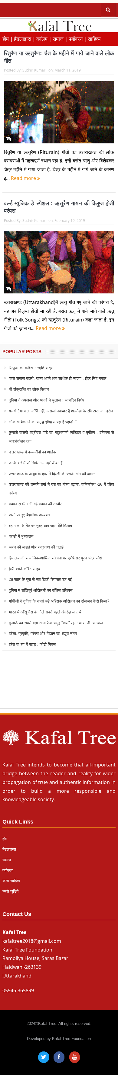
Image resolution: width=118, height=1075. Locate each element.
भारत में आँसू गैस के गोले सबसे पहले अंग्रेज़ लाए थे (45, 612)
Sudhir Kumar (33, 70)
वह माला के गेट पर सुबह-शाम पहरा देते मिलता (40, 525)
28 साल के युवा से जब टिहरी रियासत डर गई (40, 579)
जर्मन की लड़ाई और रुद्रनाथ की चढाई (36, 547)
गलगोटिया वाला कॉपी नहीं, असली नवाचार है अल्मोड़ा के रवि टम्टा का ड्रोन (61, 411)
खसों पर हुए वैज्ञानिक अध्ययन (29, 515)
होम (4, 839)
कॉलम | (44, 38)
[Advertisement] (59, 685)
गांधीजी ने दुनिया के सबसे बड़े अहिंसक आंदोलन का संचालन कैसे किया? (59, 601)
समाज (6, 860)
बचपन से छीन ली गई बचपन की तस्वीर (35, 504)
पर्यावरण (7, 870)
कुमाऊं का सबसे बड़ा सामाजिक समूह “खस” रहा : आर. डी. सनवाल (56, 623)
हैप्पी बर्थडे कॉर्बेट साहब (24, 569)
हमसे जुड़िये (10, 891)
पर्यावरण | (78, 38)
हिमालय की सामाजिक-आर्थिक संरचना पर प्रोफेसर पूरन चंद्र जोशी (56, 558)
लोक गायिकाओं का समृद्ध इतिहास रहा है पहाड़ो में (43, 422)
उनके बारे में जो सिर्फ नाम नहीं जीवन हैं (35, 463)
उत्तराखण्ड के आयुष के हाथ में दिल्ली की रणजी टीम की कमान (52, 474)
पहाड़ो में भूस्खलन (21, 536)
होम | (8, 38)
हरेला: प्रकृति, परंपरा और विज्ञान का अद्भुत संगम (43, 633)
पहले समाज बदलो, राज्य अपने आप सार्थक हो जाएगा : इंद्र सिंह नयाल (58, 378)
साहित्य (94, 38)
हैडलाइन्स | (25, 38)
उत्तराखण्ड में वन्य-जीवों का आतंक (32, 452)
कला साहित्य (11, 880)
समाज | (61, 38)
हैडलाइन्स (9, 849)
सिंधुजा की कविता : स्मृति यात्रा (31, 368)
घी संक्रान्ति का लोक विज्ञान (29, 389)
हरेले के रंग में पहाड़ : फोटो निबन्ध (32, 644)
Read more (24, 178)
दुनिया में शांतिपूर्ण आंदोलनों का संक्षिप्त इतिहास (41, 590)
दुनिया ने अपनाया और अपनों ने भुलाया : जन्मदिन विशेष (46, 400)
